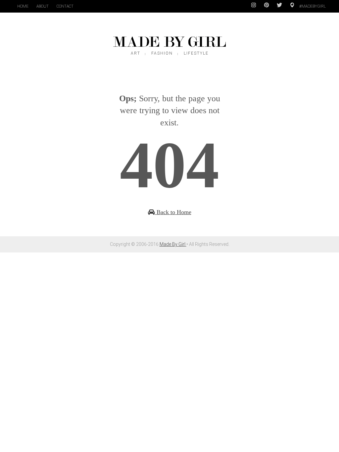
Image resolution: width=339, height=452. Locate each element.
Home (22, 6)
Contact (65, 6)
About (42, 6)
